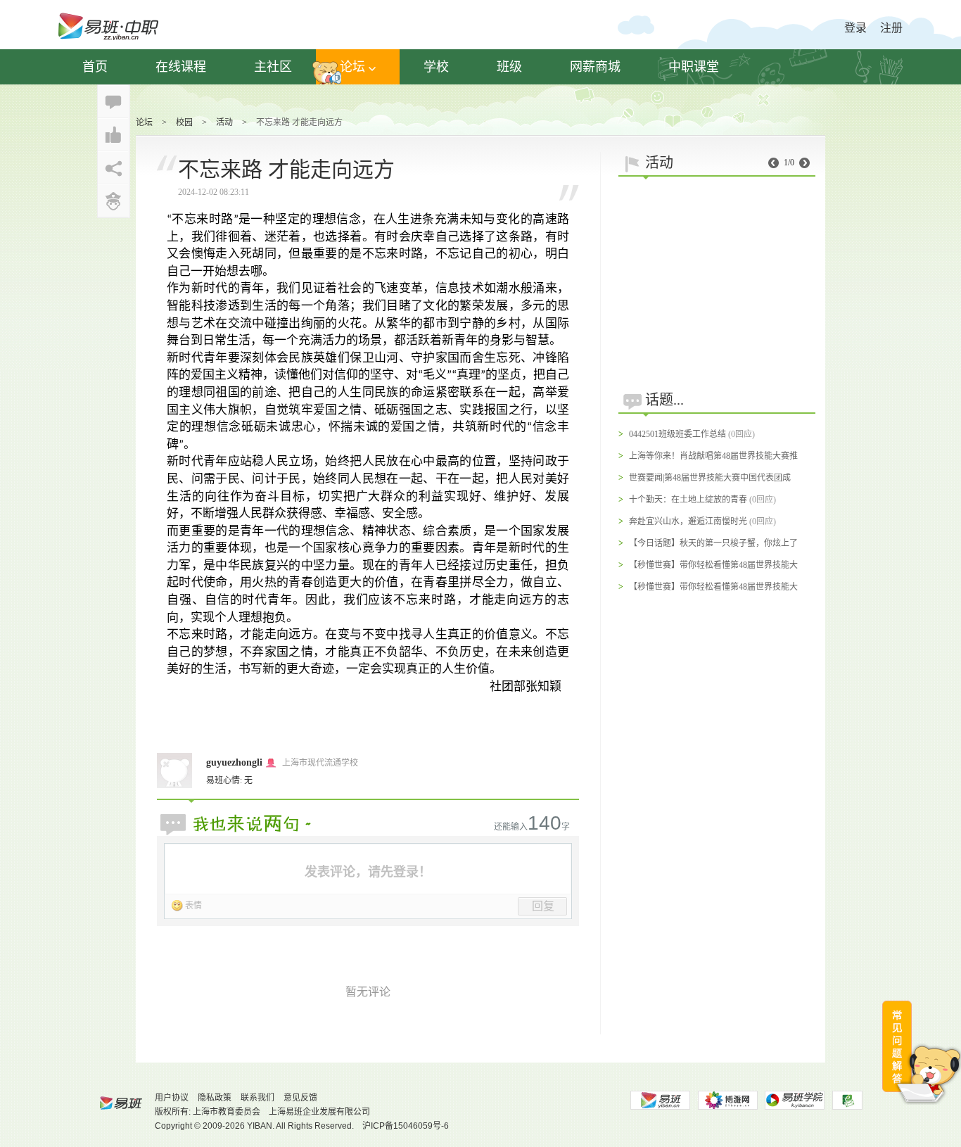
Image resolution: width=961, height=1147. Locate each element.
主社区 (273, 67)
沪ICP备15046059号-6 (405, 1126)
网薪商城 (595, 67)
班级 (509, 67)
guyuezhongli (234, 762)
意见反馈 (300, 1098)
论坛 (352, 67)
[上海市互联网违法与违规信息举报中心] (847, 1100)
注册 (891, 28)
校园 (184, 122)
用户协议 (172, 1098)
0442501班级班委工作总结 (677, 434)
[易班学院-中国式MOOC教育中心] (795, 1100)
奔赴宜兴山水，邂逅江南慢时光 (688, 521)
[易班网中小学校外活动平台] (727, 1100)
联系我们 (257, 1098)
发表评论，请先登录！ (368, 872)
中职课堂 (693, 67)
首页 (95, 67)
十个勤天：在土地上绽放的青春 (688, 500)
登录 (855, 28)
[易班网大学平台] (660, 1100)
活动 (224, 122)
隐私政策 (214, 1098)
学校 (436, 67)
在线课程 (180, 67)
